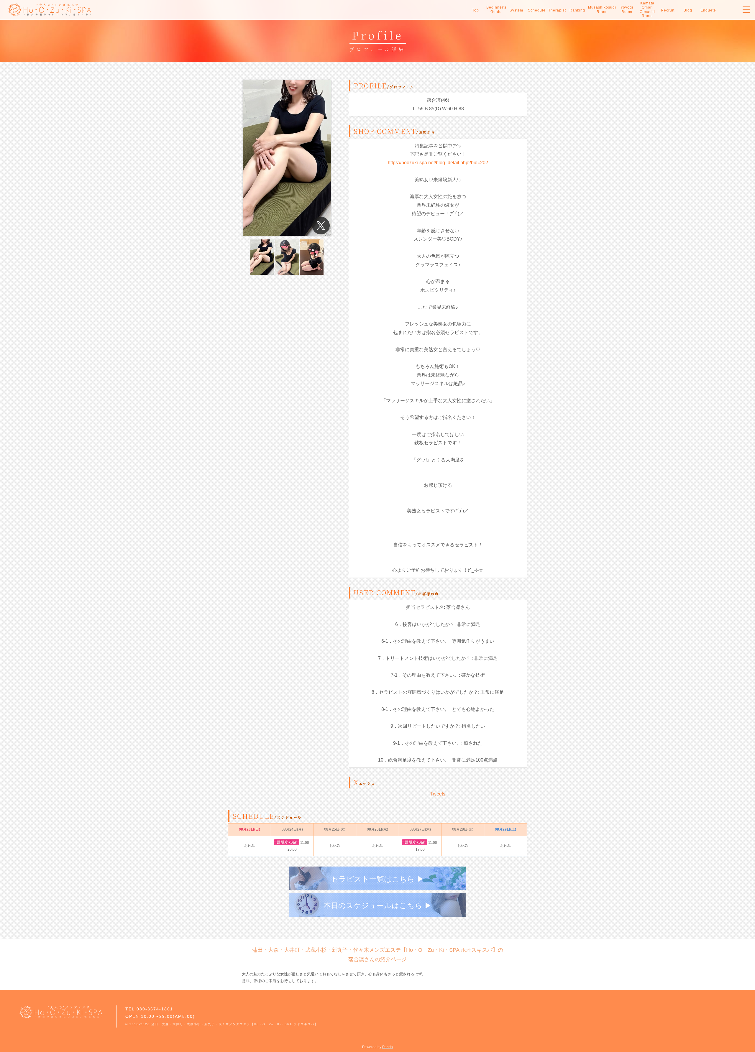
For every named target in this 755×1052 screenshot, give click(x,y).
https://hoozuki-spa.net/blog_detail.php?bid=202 (438, 162)
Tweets (437, 793)
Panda (387, 1047)
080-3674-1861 (155, 1009)
